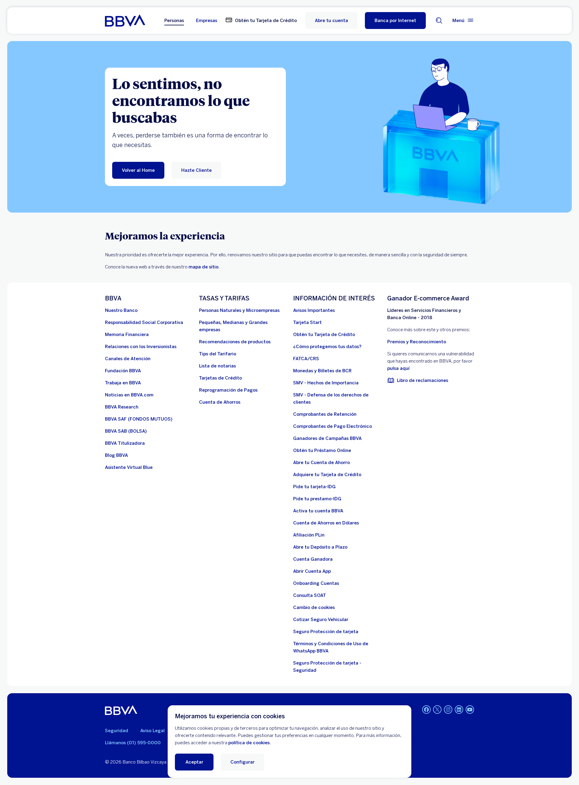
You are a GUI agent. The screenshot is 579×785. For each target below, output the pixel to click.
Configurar (242, 762)
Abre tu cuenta (331, 20)
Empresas (206, 20)
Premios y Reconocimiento (416, 341)
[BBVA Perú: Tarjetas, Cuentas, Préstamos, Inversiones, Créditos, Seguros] (125, 20)
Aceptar (194, 762)
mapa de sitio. (204, 267)
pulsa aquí (398, 368)
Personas (174, 20)
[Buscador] (439, 20)
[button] (395, 20)
